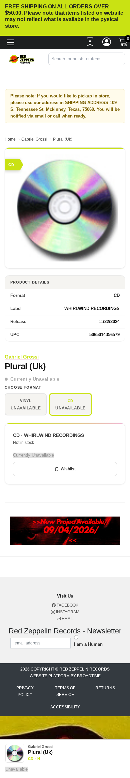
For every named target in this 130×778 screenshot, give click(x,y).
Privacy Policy (25, 691)
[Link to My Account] (107, 43)
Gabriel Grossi (34, 139)
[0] (123, 44)
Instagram (67, 612)
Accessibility (65, 707)
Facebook (67, 605)
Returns (105, 688)
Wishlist (68, 469)
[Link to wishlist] (90, 43)
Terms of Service (65, 691)
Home (10, 139)
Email (67, 618)
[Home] (21, 58)
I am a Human (88, 644)
